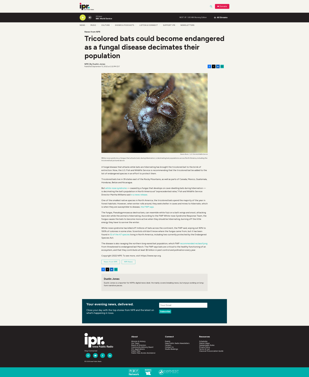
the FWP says (147, 207)
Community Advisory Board (142, 347)
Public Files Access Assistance (143, 353)
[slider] (93, 17)
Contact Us (169, 347)
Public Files (135, 351)
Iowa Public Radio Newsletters (177, 343)
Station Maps (204, 343)
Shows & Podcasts (124, 25)
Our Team (135, 343)
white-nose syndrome (116, 188)
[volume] (90, 17)
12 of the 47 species (120, 234)
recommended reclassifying (193, 243)
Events (167, 341)
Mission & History (138, 341)
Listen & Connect (148, 25)
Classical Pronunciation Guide (211, 351)
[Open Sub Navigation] (87, 25)
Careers (168, 345)
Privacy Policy (204, 347)
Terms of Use (204, 349)
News (82, 25)
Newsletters (187, 25)
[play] (83, 17)
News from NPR (92, 32)
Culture (105, 25)
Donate (223, 6)
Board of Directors (138, 345)
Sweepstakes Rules (206, 345)
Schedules (203, 341)
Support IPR (169, 25)
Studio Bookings (171, 349)
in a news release (139, 194)
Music (93, 25)
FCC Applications (138, 349)
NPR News (128, 262)
